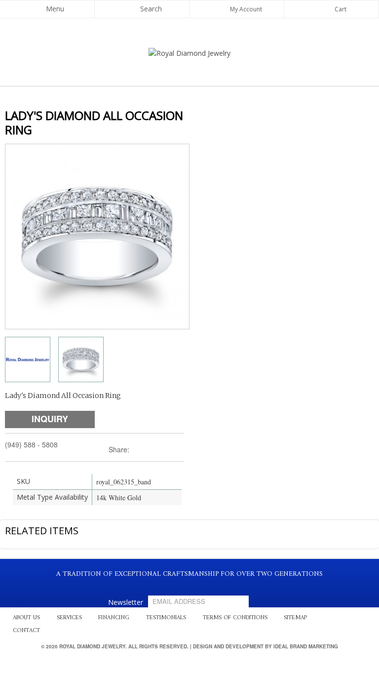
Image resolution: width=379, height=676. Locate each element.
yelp (188, 585)
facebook (179, 585)
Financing (113, 618)
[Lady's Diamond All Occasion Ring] (27, 359)
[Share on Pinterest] (168, 449)
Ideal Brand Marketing (305, 646)
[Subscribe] (239, 601)
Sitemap (295, 618)
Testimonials (166, 618)
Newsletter (125, 602)
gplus (198, 585)
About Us (26, 618)
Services (69, 618)
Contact (26, 631)
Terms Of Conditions (235, 618)
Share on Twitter (142, 449)
